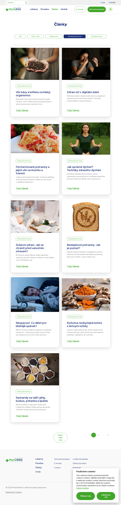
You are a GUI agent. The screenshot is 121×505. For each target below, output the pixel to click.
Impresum (77, 467)
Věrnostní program (96, 9)
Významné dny (96, 36)
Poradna (39, 463)
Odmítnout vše (105, 496)
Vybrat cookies (82, 488)
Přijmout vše (85, 496)
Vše (20, 36)
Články (38, 467)
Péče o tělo (36, 36)
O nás (38, 472)
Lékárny (39, 459)
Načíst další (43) (60, 437)
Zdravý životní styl (74, 36)
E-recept (80, 9)
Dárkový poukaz (79, 463)
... (103, 435)
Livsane (57, 467)
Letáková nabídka (80, 459)
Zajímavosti (54, 36)
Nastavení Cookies (14, 492)
